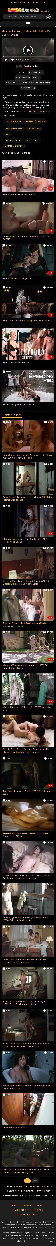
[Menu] (28, 24)
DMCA (40, 1205)
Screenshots (23, 78)
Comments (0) (28, 88)
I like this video (16, 66)
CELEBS (44, 11)
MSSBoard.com (28, 1215)
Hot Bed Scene (34, 129)
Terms (27, 1205)
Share (36, 78)
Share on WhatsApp (39, 83)
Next (35, 1180)
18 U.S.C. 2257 (19, 1210)
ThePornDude (19, 2)
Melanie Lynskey (36, 111)
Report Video (36, 72)
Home (14, 1205)
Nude (7, 134)
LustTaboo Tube (38, 2)
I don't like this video (20, 66)
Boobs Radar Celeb (44, 1235)
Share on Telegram (16, 83)
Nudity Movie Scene (15, 129)
